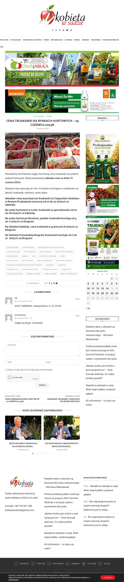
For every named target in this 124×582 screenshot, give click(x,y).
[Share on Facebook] (49, 283)
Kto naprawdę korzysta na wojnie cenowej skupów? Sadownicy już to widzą (100, 505)
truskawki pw (66, 269)
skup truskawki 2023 (44, 261)
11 (93, 288)
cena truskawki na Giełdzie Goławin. (51, 247)
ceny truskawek (30, 252)
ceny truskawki (45, 252)
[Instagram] (60, 30)
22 (112, 293)
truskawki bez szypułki (30, 269)
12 (97, 288)
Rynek (62, 256)
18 (93, 293)
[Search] (63, 54)
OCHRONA (68, 40)
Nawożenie (96, 40)
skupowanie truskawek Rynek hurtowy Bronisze (24, 265)
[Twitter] (56, 30)
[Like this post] (46, 283)
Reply (77, 299)
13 (102, 288)
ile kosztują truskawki (47, 256)
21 (107, 293)
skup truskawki (27, 261)
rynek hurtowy (12, 261)
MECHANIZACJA (57, 40)
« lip (88, 308)
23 (116, 293)
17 (88, 293)
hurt (33, 256)
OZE (1, 47)
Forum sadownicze (110, 40)
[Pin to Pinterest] (54, 283)
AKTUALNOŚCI (15, 40)
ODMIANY (85, 40)
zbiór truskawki (50, 274)
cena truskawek (12, 247)
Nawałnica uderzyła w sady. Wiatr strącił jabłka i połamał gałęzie (100, 389)
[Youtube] (67, 30)
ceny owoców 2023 (13, 252)
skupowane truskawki (64, 261)
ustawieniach (13, 580)
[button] (8, 435)
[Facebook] (52, 30)
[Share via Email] (57, 283)
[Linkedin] (63, 30)
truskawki (61, 265)
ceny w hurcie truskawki (64, 252)
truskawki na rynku (50, 269)
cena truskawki (28, 247)
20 (102, 293)
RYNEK (46, 40)
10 (88, 288)
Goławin (25, 256)
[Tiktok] (71, 30)
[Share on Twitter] (51, 283)
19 (97, 293)
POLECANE (4, 40)
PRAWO (77, 40)
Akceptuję (107, 577)
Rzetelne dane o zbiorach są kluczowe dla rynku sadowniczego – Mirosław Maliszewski (61, 482)
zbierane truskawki (34, 274)
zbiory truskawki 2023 (68, 274)
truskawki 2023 (12, 269)
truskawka (50, 265)
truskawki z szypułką (14, 274)
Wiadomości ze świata (32, 40)
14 (107, 288)
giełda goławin (12, 256)
